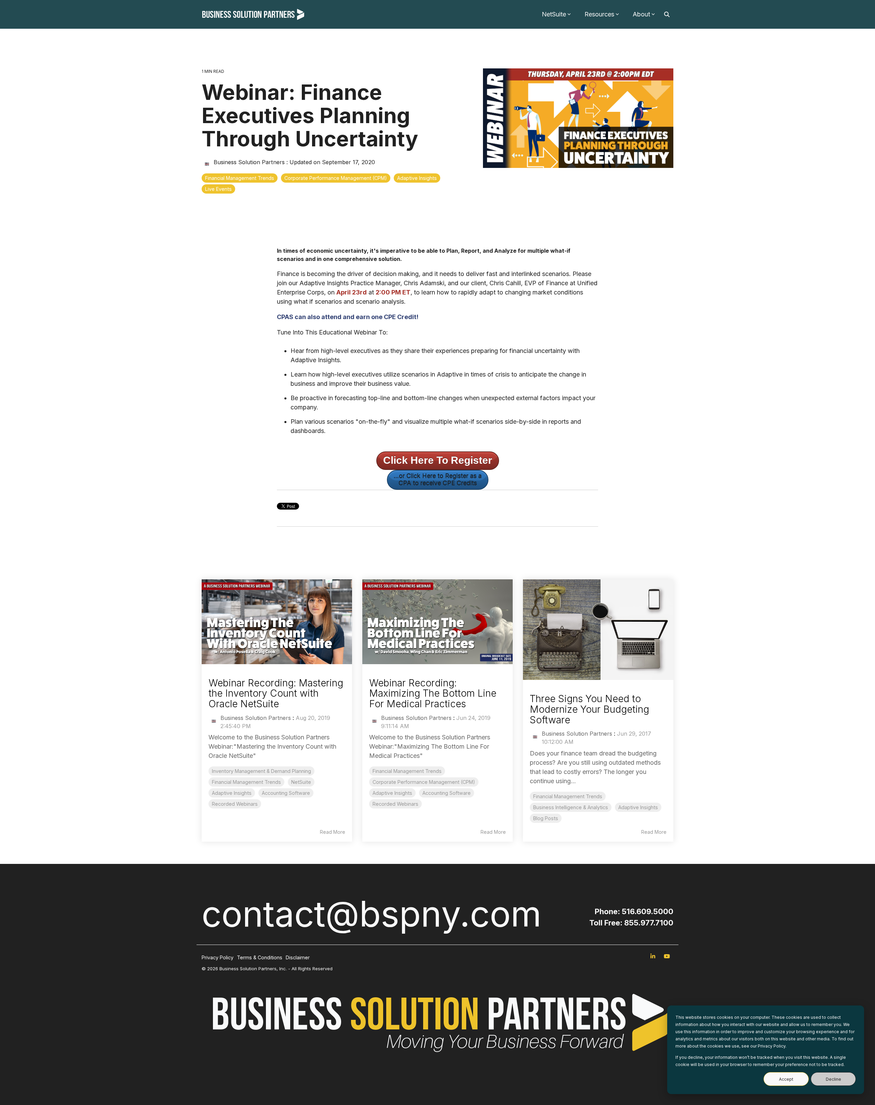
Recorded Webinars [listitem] (235, 804)
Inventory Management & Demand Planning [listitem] (261, 771)
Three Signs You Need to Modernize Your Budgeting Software (589, 709)
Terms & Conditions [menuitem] (259, 957)
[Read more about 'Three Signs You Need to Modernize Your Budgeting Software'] (598, 629)
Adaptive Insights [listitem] (232, 793)
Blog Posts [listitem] (545, 818)
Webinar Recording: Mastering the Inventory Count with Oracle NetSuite (275, 693)
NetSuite (554, 14)
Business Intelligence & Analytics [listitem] (570, 807)
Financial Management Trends (239, 178)
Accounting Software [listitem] (286, 793)
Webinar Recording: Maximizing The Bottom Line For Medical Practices (432, 693)
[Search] (667, 14)
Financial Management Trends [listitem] (246, 782)
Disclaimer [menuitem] (298, 957)
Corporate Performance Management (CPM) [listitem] (424, 782)
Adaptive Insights (417, 178)
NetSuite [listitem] (301, 782)
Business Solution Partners (249, 162)
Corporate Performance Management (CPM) (335, 178)
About (641, 14)
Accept (786, 1079)
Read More (332, 832)
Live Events (218, 189)
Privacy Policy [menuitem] (217, 957)
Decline (833, 1079)
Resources (599, 14)
